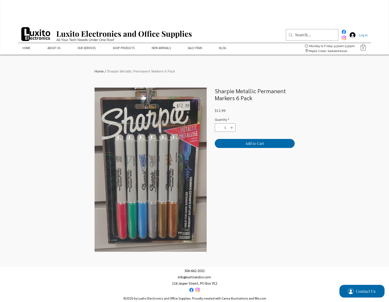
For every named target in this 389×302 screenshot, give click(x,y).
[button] (363, 47)
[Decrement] (218, 128)
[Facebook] (344, 32)
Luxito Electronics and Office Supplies (124, 33)
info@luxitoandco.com (194, 277)
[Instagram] (344, 38)
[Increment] (232, 128)
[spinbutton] (225, 128)
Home (99, 71)
